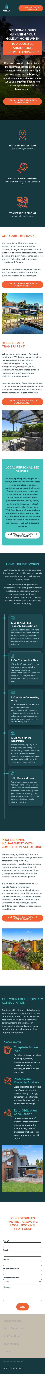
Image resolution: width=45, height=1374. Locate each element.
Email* (6, 1250)
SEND (23, 1306)
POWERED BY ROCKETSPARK (13, 1368)
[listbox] (22, 1281)
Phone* (6, 1259)
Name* (6, 1241)
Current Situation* (11, 1278)
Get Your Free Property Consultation (31, 8)
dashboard (19, 1361)
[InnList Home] (7, 8)
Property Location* (11, 1268)
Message (6, 1287)
